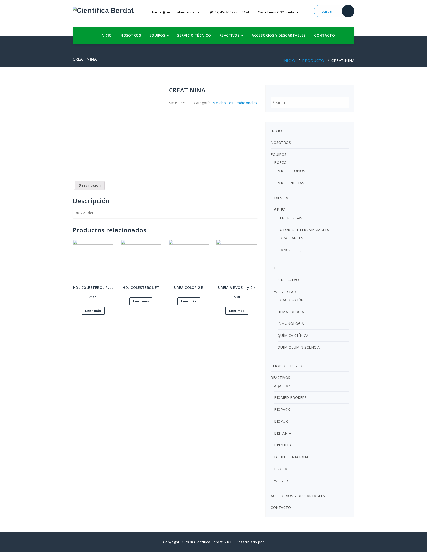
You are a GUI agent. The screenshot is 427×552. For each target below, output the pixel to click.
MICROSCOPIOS (291, 170)
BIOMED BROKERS (290, 397)
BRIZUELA (283, 445)
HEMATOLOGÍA (291, 311)
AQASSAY (282, 385)
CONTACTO (324, 35)
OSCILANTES (292, 237)
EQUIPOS (157, 35)
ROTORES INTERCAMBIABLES (303, 229)
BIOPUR (281, 421)
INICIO (106, 35)
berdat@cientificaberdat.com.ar (176, 12)
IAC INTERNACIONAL (292, 457)
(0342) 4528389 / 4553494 (229, 12)
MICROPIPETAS (291, 182)
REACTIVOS (230, 35)
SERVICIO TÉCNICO (194, 35)
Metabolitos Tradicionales (235, 102)
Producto (313, 60)
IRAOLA (280, 468)
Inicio (289, 60)
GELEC (279, 209)
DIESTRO (282, 197)
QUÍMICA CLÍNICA (293, 335)
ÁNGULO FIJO (293, 249)
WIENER (281, 480)
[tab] (90, 185)
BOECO (280, 162)
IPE (277, 268)
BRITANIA (282, 433)
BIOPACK (282, 409)
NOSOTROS (130, 35)
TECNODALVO (286, 279)
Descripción (90, 185)
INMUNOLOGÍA (291, 323)
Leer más (93, 310)
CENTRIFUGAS (290, 217)
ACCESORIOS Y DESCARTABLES (279, 35)
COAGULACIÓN (291, 300)
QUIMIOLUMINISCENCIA (299, 347)
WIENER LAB (285, 291)
